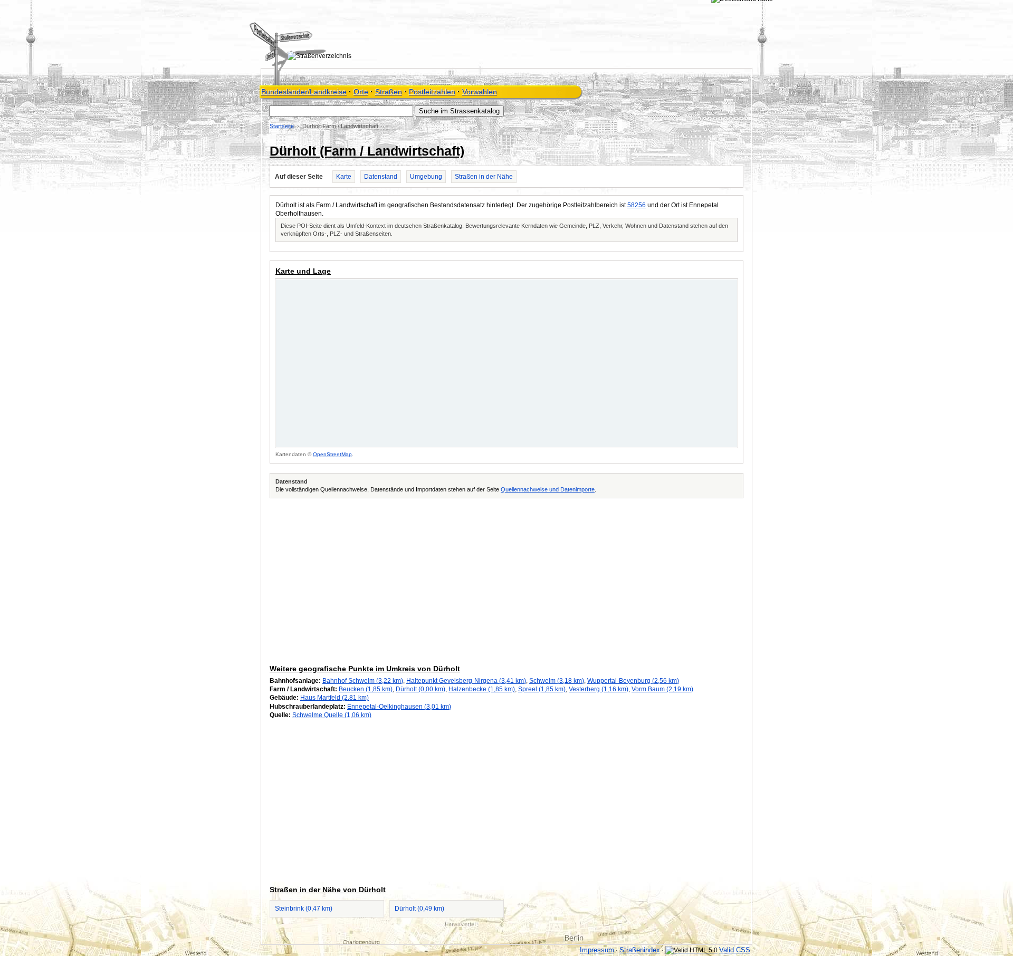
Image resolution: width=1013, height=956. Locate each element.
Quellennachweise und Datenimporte (548, 489)
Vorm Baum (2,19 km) (662, 689)
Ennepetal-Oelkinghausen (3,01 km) (399, 706)
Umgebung (426, 176)
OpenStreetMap (332, 454)
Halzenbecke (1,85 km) (481, 689)
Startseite (282, 126)
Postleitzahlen (432, 92)
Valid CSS (734, 950)
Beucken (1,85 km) (366, 689)
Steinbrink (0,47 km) (303, 908)
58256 (636, 205)
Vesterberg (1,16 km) (598, 689)
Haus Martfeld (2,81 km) (334, 697)
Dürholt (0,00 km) (420, 689)
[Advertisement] (506, 579)
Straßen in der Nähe (484, 176)
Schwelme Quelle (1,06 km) (331, 715)
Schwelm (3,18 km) (556, 680)
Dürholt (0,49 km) (419, 908)
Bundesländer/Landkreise (304, 92)
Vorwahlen (479, 92)
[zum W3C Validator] (691, 950)
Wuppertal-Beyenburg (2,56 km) (633, 680)
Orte (360, 92)
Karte (343, 176)
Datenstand (380, 176)
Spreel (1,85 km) (542, 689)
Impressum (597, 950)
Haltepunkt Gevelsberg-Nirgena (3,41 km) (466, 680)
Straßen (388, 92)
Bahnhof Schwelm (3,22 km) (362, 680)
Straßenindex (639, 950)
